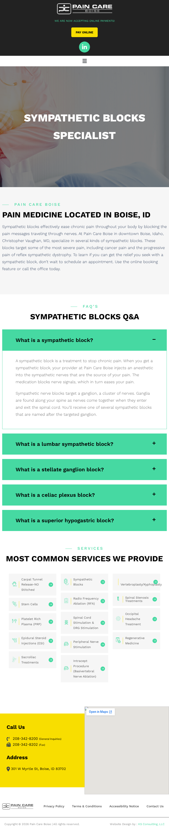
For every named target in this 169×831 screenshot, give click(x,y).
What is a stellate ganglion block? (60, 469)
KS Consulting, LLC (151, 824)
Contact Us (155, 806)
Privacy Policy (54, 806)
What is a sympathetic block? (54, 340)
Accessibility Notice (124, 806)
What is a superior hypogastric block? (65, 520)
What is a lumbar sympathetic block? (64, 444)
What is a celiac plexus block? (55, 495)
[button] (84, 61)
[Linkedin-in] (84, 47)
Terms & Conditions (87, 806)
